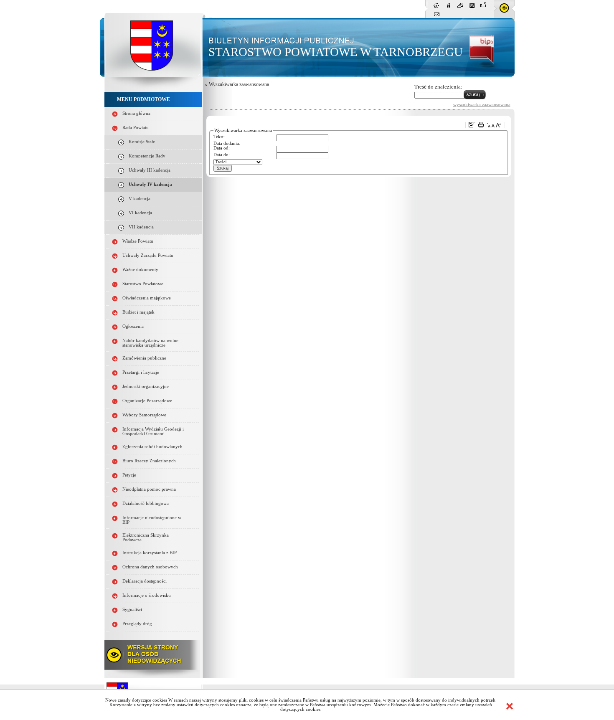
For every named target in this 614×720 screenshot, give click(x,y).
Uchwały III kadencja (149, 170)
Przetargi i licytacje (140, 372)
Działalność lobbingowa (145, 503)
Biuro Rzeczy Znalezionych (149, 461)
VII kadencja (141, 227)
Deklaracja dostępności (144, 581)
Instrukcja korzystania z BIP (149, 552)
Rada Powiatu (135, 127)
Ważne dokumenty (140, 269)
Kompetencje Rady (147, 156)
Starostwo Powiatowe (142, 283)
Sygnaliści (132, 609)
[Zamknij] (509, 706)
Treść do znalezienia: (438, 87)
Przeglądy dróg (137, 623)
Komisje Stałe (142, 141)
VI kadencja (140, 212)
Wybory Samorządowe (144, 415)
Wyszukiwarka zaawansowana (239, 84)
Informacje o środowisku (146, 595)
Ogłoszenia (133, 326)
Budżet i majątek (138, 312)
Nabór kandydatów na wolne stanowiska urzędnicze (150, 342)
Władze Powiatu (137, 241)
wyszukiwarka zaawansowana (481, 104)
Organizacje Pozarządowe (147, 400)
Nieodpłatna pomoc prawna (149, 489)
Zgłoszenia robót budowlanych (152, 446)
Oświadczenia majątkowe (146, 298)
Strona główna (136, 113)
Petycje (129, 475)
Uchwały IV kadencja (150, 184)
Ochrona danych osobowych (150, 567)
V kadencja (139, 198)
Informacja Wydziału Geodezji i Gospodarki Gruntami (153, 431)
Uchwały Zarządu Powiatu (147, 255)
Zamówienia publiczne (144, 358)
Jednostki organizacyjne (145, 386)
